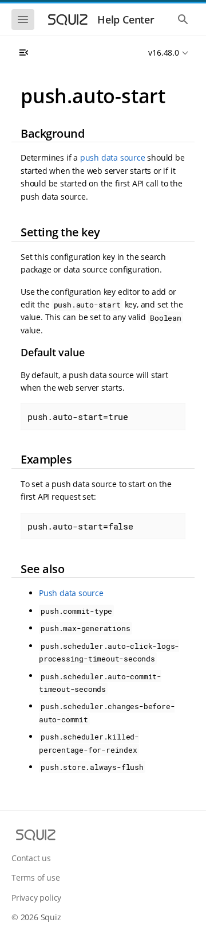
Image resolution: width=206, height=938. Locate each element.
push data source (112, 157)
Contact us (31, 858)
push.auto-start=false (80, 526)
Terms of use (35, 877)
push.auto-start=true (77, 416)
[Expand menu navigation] (23, 53)
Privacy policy (36, 897)
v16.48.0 (163, 52)
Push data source (71, 592)
